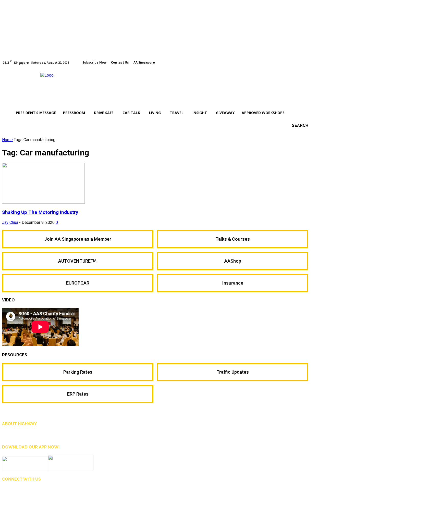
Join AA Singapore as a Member (77, 239)
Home (7, 139)
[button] (292, 125)
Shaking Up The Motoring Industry (40, 212)
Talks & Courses (232, 239)
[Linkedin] (30, 492)
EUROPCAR (77, 283)
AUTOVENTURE (77, 261)
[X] (41, 492)
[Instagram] (299, 62)
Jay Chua (10, 222)
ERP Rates (78, 394)
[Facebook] (291, 62)
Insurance (232, 283)
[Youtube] (306, 62)
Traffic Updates (232, 372)
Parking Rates (77, 372)
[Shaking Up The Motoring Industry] (43, 202)
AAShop (232, 261)
